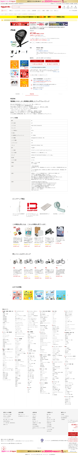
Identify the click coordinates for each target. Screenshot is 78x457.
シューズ (66, 318)
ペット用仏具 (55, 376)
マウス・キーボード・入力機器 (20, 353)
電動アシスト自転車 (68, 314)
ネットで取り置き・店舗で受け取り (9, 422)
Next (68, 23)
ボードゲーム (55, 338)
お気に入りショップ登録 (51, 421)
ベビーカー (54, 356)
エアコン (39, 10)
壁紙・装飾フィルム (68, 387)
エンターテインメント (31, 357)
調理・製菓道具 (42, 314)
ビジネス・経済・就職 (31, 363)
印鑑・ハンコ (67, 335)
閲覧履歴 (34, 417)
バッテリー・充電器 (31, 321)
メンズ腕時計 (67, 348)
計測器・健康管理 (43, 387)
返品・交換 (49, 417)
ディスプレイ (17, 344)
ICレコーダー (17, 326)
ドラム (29, 339)
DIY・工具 (54, 383)
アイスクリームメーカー (7, 379)
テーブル (66, 374)
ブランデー (54, 321)
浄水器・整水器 (5, 375)
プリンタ (16, 346)
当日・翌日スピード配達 (7, 414)
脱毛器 (16, 368)
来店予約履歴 (35, 424)
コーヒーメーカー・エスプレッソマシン (8, 358)
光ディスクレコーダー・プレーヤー (20, 320)
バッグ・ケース (67, 320)
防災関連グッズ (55, 387)
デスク (66, 375)
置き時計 (66, 352)
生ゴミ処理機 (5, 378)
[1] (33, 42)
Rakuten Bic (5, 7)
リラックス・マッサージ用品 (45, 393)
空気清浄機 (34, 10)
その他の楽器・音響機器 (32, 350)
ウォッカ (54, 320)
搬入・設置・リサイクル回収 (8, 419)
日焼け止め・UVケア (43, 379)
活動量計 (16, 380)
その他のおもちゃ (55, 344)
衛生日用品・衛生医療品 (44, 359)
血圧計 (16, 384)
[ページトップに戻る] (76, 307)
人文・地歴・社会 (31, 369)
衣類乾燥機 (4, 318)
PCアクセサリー (18, 343)
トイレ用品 (67, 342)
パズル (54, 335)
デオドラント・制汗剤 (43, 377)
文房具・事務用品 (68, 334)
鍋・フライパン (42, 312)
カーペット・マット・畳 (69, 384)
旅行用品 (66, 361)
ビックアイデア (17, 10)
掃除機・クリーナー (6, 322)
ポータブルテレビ (18, 328)
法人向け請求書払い (36, 426)
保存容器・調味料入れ (43, 317)
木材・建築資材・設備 (56, 389)
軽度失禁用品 (42, 366)
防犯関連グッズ (67, 399)
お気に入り (34, 416)
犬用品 (54, 365)
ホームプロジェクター (19, 322)
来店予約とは (55, 71)
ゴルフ (15, 14)
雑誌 (28, 367)
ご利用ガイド (52, 3)
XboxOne (41, 339)
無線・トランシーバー (19, 332)
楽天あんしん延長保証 (7, 416)
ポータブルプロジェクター (19, 336)
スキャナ (16, 347)
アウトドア (67, 327)
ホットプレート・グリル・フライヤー (8, 361)
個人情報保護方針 (64, 417)
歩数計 (16, 381)
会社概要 (71, 3)
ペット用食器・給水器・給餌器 (58, 372)
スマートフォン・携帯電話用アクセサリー (33, 316)
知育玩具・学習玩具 (56, 328)
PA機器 (29, 334)
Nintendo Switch (43, 333)
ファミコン (42, 351)
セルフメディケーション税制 (5, 443)
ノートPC (17, 341)
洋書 (28, 379)
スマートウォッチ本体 (31, 324)
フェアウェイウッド (32, 14)
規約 (58, 71)
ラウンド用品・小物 (68, 321)
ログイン (70, 10)
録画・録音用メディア (19, 318)
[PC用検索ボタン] (59, 7)
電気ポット (4, 364)
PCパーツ (17, 356)
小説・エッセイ (30, 372)
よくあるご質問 (58, 3)
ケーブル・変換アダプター (32, 319)
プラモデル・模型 (55, 331)
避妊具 (41, 360)
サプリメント (42, 384)
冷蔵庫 (43, 10)
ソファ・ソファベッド (68, 371)
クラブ (19, 14)
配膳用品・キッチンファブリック (45, 324)
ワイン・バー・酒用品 (43, 328)
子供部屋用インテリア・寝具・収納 (70, 379)
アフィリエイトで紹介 (50, 427)
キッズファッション (56, 348)
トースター (4, 356)
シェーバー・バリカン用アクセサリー (20, 367)
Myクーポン (35, 421)
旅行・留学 (29, 359)
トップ (2, 14)
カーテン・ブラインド (68, 382)
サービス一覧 (33, 454)
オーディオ (17, 314)
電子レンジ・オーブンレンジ (7, 351)
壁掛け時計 (67, 351)
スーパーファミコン (43, 352)
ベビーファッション (56, 349)
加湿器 (4, 345)
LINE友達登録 (49, 426)
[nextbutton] (67, 207)
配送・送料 (49, 414)
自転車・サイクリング (68, 312)
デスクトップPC (18, 340)
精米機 (4, 354)
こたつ (4, 338)
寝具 (65, 365)
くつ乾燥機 (4, 321)
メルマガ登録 (49, 424)
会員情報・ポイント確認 (37, 422)
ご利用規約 (63, 419)
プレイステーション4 (43, 336)
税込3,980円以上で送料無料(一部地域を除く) (16, 3)
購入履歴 (34, 419)
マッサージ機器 (17, 375)
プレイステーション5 (43, 335)
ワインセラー (5, 367)
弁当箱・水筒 (42, 321)
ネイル (41, 376)
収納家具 (66, 381)
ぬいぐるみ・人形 (55, 326)
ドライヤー (24, 10)
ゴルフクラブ (67, 317)
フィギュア (54, 332)
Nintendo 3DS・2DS (43, 338)
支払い (48, 416)
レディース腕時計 (68, 349)
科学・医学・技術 (31, 376)
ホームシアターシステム (19, 325)
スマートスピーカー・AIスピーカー (20, 334)
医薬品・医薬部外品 (43, 356)
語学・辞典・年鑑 (31, 375)
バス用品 (66, 341)
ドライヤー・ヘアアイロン (19, 361)
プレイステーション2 (43, 345)
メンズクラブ (24, 14)
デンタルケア (17, 371)
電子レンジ (56, 10)
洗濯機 (47, 10)
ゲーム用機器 (17, 354)
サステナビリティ (46, 454)
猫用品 (54, 363)
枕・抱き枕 (67, 368)
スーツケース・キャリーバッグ (70, 358)
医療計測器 (42, 365)
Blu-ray (29, 389)
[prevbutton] (10, 207)
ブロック (54, 342)
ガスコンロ (4, 362)
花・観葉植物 (55, 394)
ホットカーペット (6, 336)
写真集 (29, 383)
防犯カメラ (54, 386)
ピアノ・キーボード (31, 333)
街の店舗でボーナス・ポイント (23, 416)
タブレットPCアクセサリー (32, 318)
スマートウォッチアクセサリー (33, 325)
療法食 (54, 379)
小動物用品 (54, 369)
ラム (53, 317)
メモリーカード (17, 329)
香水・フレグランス (43, 380)
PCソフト (17, 357)
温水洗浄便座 (17, 378)
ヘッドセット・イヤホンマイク (33, 322)
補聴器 (16, 377)
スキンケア (42, 370)
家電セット (11, 10)
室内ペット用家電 (55, 378)
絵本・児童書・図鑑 (31, 356)
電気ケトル (4, 365)
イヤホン (28, 10)
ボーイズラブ (30, 373)
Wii (40, 348)
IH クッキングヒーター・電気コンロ (8, 371)
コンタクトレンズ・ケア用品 (45, 362)
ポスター (29, 385)
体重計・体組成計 (18, 383)
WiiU (41, 346)
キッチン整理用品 (43, 320)
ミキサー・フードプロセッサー (8, 368)
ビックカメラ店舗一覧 (65, 3)
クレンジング (42, 373)
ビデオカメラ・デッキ (19, 323)
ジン (53, 315)
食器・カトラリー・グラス (44, 315)
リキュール (54, 318)
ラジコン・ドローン (56, 334)
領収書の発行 (49, 422)
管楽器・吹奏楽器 (31, 337)
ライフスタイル (30, 366)
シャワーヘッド (17, 374)
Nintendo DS (42, 349)
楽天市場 (75, 3)
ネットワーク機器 (18, 350)
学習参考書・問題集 (31, 370)
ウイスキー (54, 312)
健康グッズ (42, 390)
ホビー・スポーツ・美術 (32, 360)
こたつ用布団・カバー (68, 391)
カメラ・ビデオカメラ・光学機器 (20, 316)
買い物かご (34, 414)
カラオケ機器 (30, 349)
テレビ (51, 10)
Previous (9, 23)
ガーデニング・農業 (56, 390)
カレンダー (29, 364)
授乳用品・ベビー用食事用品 (57, 355)
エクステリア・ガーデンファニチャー (58, 393)
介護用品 (41, 363)
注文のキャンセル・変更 (51, 419)
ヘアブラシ (17, 363)
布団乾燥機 (4, 319)
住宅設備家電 (5, 328)
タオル (66, 344)
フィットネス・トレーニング (70, 324)
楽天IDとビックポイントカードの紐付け (39, 428)
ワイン (54, 314)
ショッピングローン (6, 417)
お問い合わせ (49, 431)
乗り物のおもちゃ (55, 329)
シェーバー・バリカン (19, 364)
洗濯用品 (66, 338)
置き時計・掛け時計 (68, 385)
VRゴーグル (30, 329)
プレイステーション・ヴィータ (45, 342)
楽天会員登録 (75, 10)
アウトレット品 (67, 398)
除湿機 (4, 346)
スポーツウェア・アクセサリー (70, 328)
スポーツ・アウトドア (9, 14)
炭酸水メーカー (5, 372)
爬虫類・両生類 (55, 373)
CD (28, 390)
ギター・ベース (30, 340)
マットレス (67, 367)
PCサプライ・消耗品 (18, 349)
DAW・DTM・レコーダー (32, 336)
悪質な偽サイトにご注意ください (16, 443)
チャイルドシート (55, 358)
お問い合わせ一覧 (39, 454)
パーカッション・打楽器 (32, 343)
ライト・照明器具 (68, 388)
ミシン (4, 325)
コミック (29, 354)
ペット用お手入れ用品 (56, 366)
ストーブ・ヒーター (6, 335)
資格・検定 (29, 382)
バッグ (66, 360)
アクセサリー (30, 342)
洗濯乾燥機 (4, 316)
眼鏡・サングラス (68, 330)
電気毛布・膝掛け (6, 339)
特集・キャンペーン (21, 414)
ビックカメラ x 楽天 (4, 3)
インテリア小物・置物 (68, 394)
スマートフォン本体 (31, 312)
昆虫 (53, 375)
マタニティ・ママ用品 (56, 351)
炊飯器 (4, 353)
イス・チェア (67, 377)
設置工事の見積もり (6, 421)
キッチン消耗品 (42, 318)
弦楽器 (29, 346)
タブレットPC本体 (31, 314)
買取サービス (5, 424)
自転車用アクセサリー (68, 315)
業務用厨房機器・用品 (43, 325)
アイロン (4, 324)
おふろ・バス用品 (55, 352)
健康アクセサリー (43, 391)
